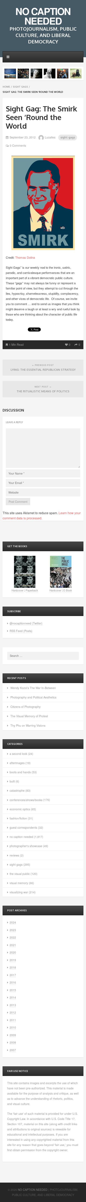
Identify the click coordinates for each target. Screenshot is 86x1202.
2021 (13, 945)
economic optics (20, 809)
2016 (13, 982)
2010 (13, 1027)
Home (6, 86)
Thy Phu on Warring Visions (27, 725)
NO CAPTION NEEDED (43, 16)
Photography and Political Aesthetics (33, 697)
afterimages (17, 763)
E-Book (67, 590)
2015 (13, 990)
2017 (13, 975)
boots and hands (20, 772)
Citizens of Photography (25, 707)
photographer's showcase (26, 846)
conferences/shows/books (26, 800)
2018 (13, 967)
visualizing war (19, 892)
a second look (18, 754)
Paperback (32, 590)
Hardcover (17, 590)
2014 (13, 997)
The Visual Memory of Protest (29, 716)
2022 (13, 937)
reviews (14, 855)
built (12, 781)
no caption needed (21, 837)
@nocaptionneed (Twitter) (26, 623)
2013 (13, 1005)
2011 (13, 1020)
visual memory (19, 883)
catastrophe (17, 790)
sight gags (20, 86)
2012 (13, 1012)
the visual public (20, 874)
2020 (13, 952)
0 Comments (18, 145)
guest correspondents (23, 827)
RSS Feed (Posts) (21, 631)
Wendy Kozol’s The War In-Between (33, 688)
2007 (13, 1050)
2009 (13, 1035)
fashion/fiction (18, 818)
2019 (13, 960)
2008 (13, 1042)
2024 (13, 922)
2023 (13, 930)
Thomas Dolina (25, 257)
